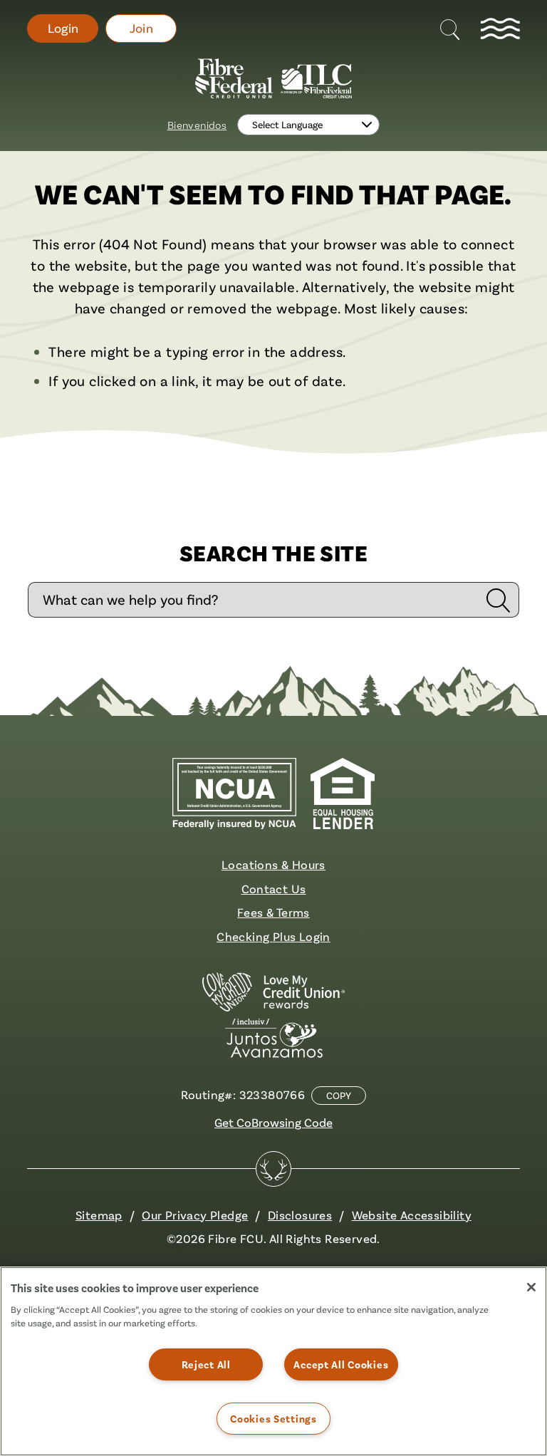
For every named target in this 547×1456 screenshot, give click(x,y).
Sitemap (99, 1214)
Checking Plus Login (273, 936)
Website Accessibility (412, 1214)
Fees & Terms (273, 912)
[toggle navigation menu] (500, 28)
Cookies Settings (273, 1419)
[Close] (531, 1287)
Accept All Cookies (340, 1364)
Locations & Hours (273, 864)
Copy (338, 1095)
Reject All (206, 1364)
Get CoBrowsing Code (273, 1122)
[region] (273, 1361)
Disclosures (300, 1214)
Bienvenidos (196, 124)
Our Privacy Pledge (195, 1214)
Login (63, 28)
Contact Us (273, 888)
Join (142, 28)
